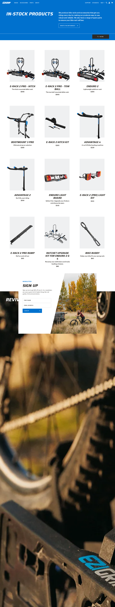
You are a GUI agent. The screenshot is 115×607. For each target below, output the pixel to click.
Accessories (24, 2)
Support (88, 2)
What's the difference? (67, 25)
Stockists (95, 2)
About (37, 2)
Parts (32, 2)
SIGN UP (26, 310)
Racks (16, 2)
